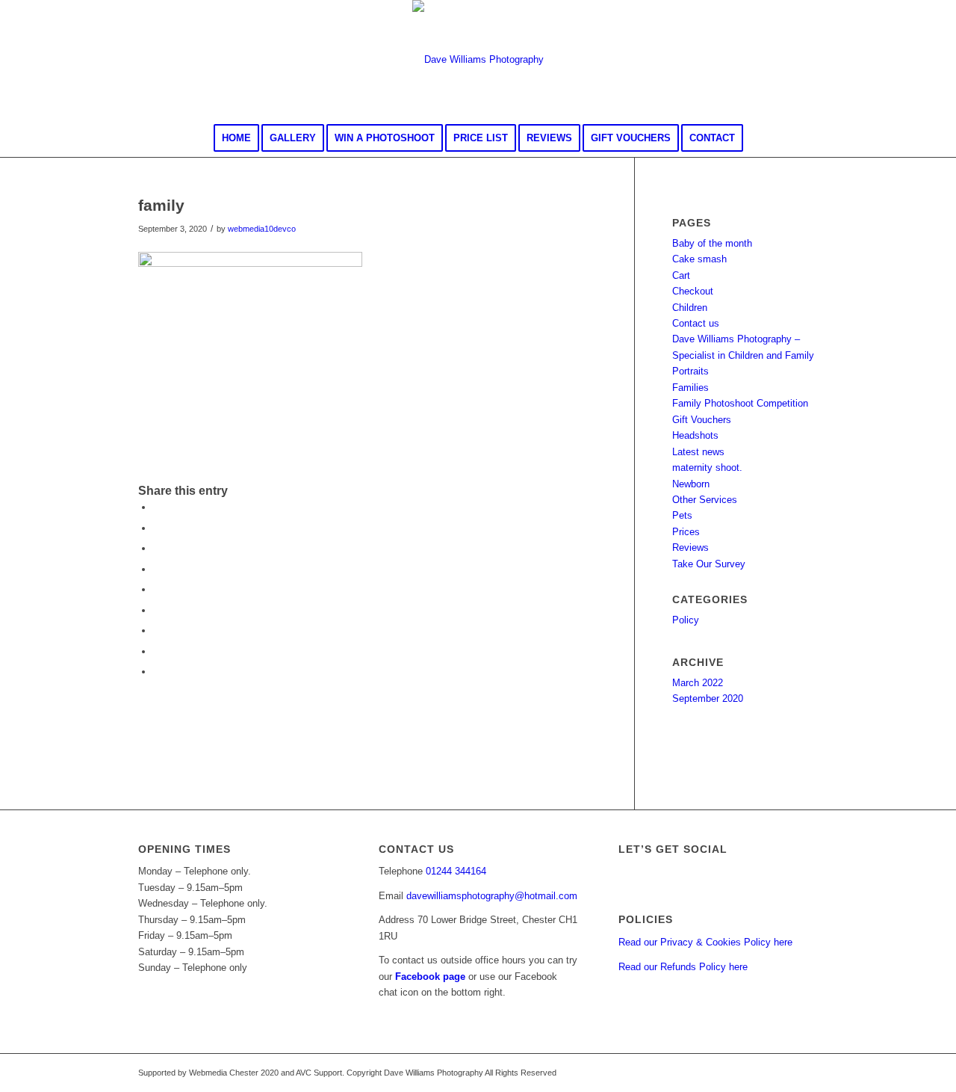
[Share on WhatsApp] (157, 548)
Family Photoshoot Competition (740, 403)
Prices (686, 531)
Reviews (690, 547)
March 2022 (697, 682)
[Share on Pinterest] (157, 569)
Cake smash (699, 259)
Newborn (691, 484)
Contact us (695, 323)
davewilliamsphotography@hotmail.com (491, 895)
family (161, 205)
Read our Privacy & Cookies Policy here (705, 942)
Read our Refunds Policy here (683, 966)
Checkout (692, 291)
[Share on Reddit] (157, 651)
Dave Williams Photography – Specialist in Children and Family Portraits (743, 355)
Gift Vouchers (701, 419)
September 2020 (707, 698)
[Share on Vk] (157, 630)
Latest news (698, 451)
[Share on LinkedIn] (157, 589)
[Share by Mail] (157, 671)
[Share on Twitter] (157, 528)
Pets (682, 515)
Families (690, 387)
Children (689, 307)
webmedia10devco (262, 228)
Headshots (695, 435)
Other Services (704, 499)
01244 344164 (456, 871)
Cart (681, 275)
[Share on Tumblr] (157, 610)
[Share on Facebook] (157, 507)
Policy (685, 620)
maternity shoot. (707, 467)
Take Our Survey (708, 564)
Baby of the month (712, 243)
